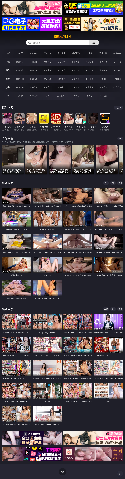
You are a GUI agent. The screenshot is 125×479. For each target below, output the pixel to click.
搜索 (94, 42)
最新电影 (8, 309)
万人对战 (48, 53)
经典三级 (89, 70)
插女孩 (20, 96)
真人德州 (34, 53)
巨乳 (113, 183)
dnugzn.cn (62, 36)
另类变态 (117, 70)
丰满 (106, 309)
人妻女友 (48, 87)
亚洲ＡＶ (20, 61)
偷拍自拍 (34, 70)
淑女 (113, 309)
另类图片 (117, 79)
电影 (7, 70)
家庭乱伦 (34, 87)
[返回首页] (120, 474)
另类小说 (89, 87)
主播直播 (103, 61)
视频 (7, 61)
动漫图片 (62, 79)
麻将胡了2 (75, 53)
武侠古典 (62, 87)
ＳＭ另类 (117, 61)
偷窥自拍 (20, 79)
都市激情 (20, 87)
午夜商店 (34, 96)
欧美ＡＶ (48, 61)
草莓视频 (48, 96)
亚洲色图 (34, 79)
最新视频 (8, 183)
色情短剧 (103, 96)
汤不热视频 (62, 96)
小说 (7, 87)
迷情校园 (75, 87)
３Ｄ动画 (62, 61)
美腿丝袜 (75, 79)
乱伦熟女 (103, 70)
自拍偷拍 (34, 61)
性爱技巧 (117, 87)
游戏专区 (62, 53)
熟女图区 (103, 79)
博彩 (7, 53)
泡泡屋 (89, 96)
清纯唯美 (89, 79)
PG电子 (19, 53)
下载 (120, 138)
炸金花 (89, 53)
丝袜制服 (89, 61)
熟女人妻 (75, 61)
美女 (106, 183)
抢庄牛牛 (117, 53)
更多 (120, 183)
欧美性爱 (62, 70)
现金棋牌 (103, 53)
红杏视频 (75, 96)
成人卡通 (48, 70)
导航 (7, 96)
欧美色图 (48, 79)
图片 (7, 79)
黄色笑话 (103, 87)
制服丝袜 (75, 70)
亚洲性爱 (20, 70)
